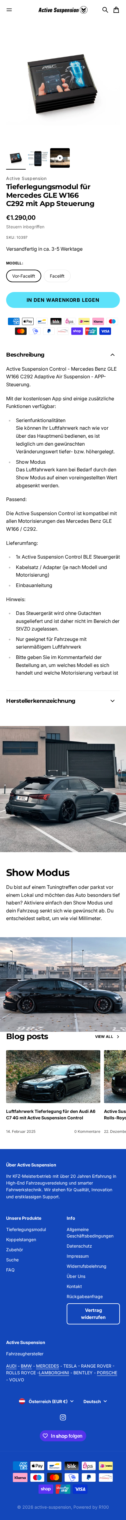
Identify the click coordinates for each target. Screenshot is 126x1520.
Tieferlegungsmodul (26, 1229)
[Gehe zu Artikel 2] (38, 158)
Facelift (57, 276)
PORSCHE (107, 1372)
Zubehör (14, 1249)
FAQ (10, 1269)
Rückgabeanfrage (85, 1296)
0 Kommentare (87, 1131)
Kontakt (74, 1286)
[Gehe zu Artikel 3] (60, 158)
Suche (12, 1259)
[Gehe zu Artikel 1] (16, 158)
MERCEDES (47, 1365)
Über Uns (76, 1276)
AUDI (11, 1365)
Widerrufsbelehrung (86, 1266)
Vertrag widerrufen (93, 1313)
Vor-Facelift (23, 276)
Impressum (78, 1256)
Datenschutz (79, 1246)
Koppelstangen (21, 1239)
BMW (26, 1365)
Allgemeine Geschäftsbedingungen (90, 1232)
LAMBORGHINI (54, 1372)
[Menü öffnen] (9, 9)
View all (104, 1036)
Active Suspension (26, 178)
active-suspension (53, 1507)
